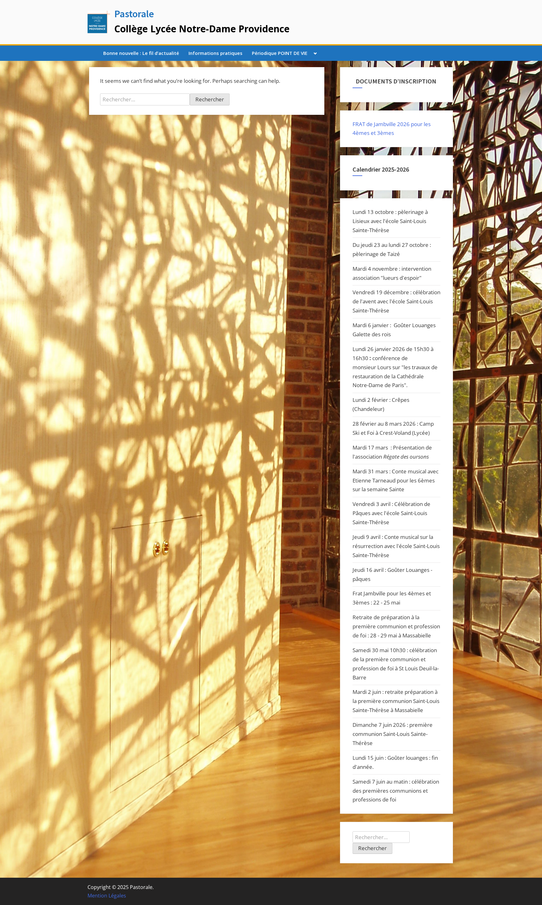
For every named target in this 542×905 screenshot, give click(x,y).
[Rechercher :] (145, 99)
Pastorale (134, 14)
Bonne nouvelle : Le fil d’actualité (141, 53)
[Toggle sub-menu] (315, 53)
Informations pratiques (215, 53)
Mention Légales (107, 895)
